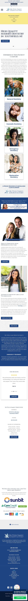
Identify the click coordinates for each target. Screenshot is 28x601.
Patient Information (14, 575)
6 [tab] (16, 391)
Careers (14, 578)
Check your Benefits (14, 17)
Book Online (14, 3)
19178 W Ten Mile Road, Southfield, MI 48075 (14, 2)
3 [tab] (13, 391)
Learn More (5, 261)
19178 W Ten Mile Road (16, 550)
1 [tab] (13, 46)
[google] (11, 587)
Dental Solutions (6, 318)
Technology (20, 305)
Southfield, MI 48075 (14, 551)
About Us (14, 571)
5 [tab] (15, 391)
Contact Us (14, 576)
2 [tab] (14, 46)
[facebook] (8, 587)
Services (14, 573)
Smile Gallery (14, 574)
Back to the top (15, 524)
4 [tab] (14, 391)
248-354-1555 (14, 5)
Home (14, 570)
